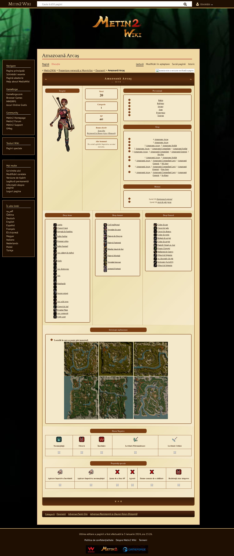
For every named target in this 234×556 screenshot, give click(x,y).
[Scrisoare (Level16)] (155, 261)
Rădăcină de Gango (165, 251)
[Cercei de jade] (155, 228)
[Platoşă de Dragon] (105, 235)
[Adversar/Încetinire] (101, 439)
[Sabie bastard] (55, 246)
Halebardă (61, 283)
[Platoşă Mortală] (105, 255)
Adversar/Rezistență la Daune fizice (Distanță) (113, 514)
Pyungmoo (160, 112)
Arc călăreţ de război (65, 252)
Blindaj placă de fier (115, 248)
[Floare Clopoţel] (155, 248)
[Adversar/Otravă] (81, 439)
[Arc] (55, 275)
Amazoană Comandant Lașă (164, 160)
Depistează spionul (164, 199)
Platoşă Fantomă (114, 242)
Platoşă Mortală (113, 255)
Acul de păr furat (164, 202)
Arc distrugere (63, 268)
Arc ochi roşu (62, 301)
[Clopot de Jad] (55, 306)
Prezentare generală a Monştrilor (76, 70)
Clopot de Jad (62, 306)
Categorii (50, 514)
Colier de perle (163, 234)
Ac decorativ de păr (165, 258)
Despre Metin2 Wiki (126, 540)
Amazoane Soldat (170, 145)
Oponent (61, 514)
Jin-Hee (160, 154)
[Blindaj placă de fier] (105, 248)
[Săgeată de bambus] (55, 231)
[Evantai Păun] (55, 309)
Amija (59, 224)
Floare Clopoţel (163, 248)
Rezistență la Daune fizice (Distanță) (101, 133)
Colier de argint (163, 241)
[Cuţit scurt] (55, 316)
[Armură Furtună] (105, 268)
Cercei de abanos (164, 231)
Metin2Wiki (50, 70)
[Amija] (55, 224)
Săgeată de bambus (65, 231)
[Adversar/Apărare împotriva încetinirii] (60, 471)
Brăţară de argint (164, 238)
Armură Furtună (114, 268)
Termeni (143, 540)
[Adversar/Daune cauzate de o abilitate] (152, 471)
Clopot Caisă (62, 228)
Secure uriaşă (62, 293)
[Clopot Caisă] (55, 228)
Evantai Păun (62, 309)
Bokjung (160, 103)
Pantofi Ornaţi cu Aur (166, 244)
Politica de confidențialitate (98, 540)
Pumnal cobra (62, 241)
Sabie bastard (62, 246)
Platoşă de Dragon (114, 235)
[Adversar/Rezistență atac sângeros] (178, 471)
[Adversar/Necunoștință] (59, 439)
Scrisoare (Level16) (165, 261)
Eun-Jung (165, 169)
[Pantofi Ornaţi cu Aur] (155, 244)
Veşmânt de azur (114, 229)
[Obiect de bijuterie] (155, 255)
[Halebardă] (55, 283)
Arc (58, 275)
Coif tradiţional (113, 224)
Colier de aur (162, 224)
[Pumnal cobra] (55, 241)
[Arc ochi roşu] (55, 301)
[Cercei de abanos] (155, 231)
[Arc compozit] (55, 314)
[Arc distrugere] (55, 268)
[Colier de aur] (155, 224)
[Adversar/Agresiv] (132, 471)
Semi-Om (101, 130)
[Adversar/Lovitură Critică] (174, 439)
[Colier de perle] (155, 234)
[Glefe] (55, 260)
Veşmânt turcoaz (114, 261)
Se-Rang (165, 175)
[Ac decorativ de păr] (155, 258)
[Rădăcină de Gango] (155, 251)
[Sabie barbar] (55, 236)
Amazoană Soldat (180, 148)
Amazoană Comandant (161, 148)
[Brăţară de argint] (155, 238)
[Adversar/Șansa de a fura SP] (117, 471)
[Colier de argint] (155, 241)
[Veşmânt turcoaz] (105, 261)
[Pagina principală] (117, 26)
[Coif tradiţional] (105, 224)
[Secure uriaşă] (55, 293)
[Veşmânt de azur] (105, 229)
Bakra (160, 100)
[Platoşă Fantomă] (105, 242)
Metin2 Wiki (19, 4)
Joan (161, 109)
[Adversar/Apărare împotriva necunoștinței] (91, 471)
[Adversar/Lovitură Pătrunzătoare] (135, 439)
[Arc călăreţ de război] (55, 252)
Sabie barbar (62, 236)
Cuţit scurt (61, 316)
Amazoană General (179, 151)
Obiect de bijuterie (164, 255)
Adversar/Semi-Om (78, 514)
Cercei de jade (163, 228)
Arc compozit (62, 313)
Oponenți (100, 70)
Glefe (59, 260)
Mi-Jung (165, 163)
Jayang (160, 106)
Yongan (160, 115)
